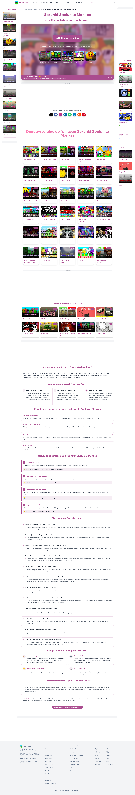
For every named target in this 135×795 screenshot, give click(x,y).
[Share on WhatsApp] (70, 114)
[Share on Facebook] (56, 114)
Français (108, 755)
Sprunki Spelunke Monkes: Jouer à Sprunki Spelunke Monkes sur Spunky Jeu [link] (58, 9)
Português (98, 761)
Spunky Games (33, 9)
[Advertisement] (10, 166)
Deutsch (97, 755)
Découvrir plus (74, 758)
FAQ (71, 767)
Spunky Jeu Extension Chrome (28, 758)
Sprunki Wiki (48, 780)
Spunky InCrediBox (46, 2)
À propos (72, 771)
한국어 (97, 758)
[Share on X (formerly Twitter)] (51, 114)
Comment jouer (74, 764)
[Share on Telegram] (74, 114)
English (97, 749)
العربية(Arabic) (110, 764)
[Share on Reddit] (79, 114)
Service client (74, 749)
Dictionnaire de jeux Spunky (53, 777)
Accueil (35, 2)
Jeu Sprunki (68, 2)
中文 (107, 749)
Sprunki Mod (58, 2)
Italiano (108, 761)
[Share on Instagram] (60, 114)
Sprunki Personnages (51, 771)
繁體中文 (97, 752)
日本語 (107, 752)
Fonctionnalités (74, 761)
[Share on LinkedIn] (65, 114)
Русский (97, 764)
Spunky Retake (49, 767)
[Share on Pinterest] (84, 114)
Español (108, 758)
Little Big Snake (27, 699)
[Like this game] (108, 77)
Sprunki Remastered (50, 783)
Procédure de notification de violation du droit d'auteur (30, 762)
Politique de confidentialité (77, 752)
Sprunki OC (48, 774)
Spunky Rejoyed (49, 764)
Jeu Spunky (79, 2)
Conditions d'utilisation (76, 755)
